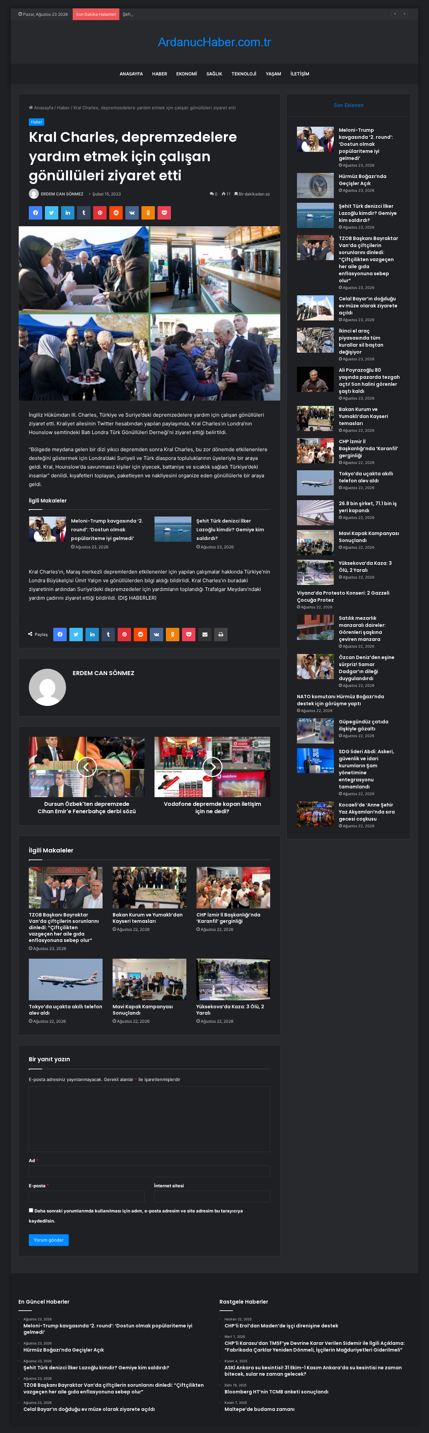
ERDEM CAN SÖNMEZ (62, 193)
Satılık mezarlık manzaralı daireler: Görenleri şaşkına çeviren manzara (362, 629)
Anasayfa (131, 73)
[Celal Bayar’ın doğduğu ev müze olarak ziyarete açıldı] (315, 307)
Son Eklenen (349, 105)
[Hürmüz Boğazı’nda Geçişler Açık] (315, 185)
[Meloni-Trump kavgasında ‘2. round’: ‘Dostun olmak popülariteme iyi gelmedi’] (47, 529)
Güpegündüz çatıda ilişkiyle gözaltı (363, 725)
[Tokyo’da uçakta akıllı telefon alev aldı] (66, 979)
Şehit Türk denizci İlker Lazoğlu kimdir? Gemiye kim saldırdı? (185, 14)
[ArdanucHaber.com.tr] (214, 42)
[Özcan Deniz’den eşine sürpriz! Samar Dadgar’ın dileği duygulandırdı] (315, 666)
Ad (33, 1160)
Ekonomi (186, 73)
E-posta (39, 1185)
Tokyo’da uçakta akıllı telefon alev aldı (65, 1009)
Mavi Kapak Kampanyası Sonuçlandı (143, 1009)
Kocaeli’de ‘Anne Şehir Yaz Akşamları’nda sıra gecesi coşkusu (367, 811)
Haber (159, 73)
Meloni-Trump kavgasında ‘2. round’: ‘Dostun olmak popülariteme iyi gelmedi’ (107, 530)
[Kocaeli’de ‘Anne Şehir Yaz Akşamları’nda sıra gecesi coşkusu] (315, 814)
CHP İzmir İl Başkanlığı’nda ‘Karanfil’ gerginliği (228, 917)
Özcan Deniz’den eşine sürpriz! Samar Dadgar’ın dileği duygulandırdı (366, 668)
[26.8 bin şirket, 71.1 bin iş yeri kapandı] (315, 512)
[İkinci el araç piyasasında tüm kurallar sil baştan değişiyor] (315, 340)
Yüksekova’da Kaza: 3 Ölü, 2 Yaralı (230, 1009)
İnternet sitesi (169, 1185)
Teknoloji (244, 73)
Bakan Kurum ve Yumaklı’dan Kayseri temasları (148, 917)
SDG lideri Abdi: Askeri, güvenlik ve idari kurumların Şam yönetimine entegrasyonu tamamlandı (366, 769)
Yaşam (273, 73)
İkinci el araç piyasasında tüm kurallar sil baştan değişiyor (361, 341)
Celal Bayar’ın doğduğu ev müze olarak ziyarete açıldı (368, 305)
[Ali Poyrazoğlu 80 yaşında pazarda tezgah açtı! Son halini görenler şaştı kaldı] (315, 379)
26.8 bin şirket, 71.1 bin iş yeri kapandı (368, 507)
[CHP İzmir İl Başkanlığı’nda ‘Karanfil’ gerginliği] (233, 887)
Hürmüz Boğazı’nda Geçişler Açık (362, 180)
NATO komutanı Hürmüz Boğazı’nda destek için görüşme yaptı (340, 700)
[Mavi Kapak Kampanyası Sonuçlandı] (149, 979)
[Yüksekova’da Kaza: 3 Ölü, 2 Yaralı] (233, 979)
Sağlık (214, 73)
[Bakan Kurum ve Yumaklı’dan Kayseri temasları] (149, 887)
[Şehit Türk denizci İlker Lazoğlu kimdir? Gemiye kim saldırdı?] (173, 529)
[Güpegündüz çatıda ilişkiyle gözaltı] (315, 730)
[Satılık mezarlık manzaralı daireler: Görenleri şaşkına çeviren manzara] (315, 627)
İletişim (300, 73)
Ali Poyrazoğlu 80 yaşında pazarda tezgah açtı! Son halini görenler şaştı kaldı (369, 381)
